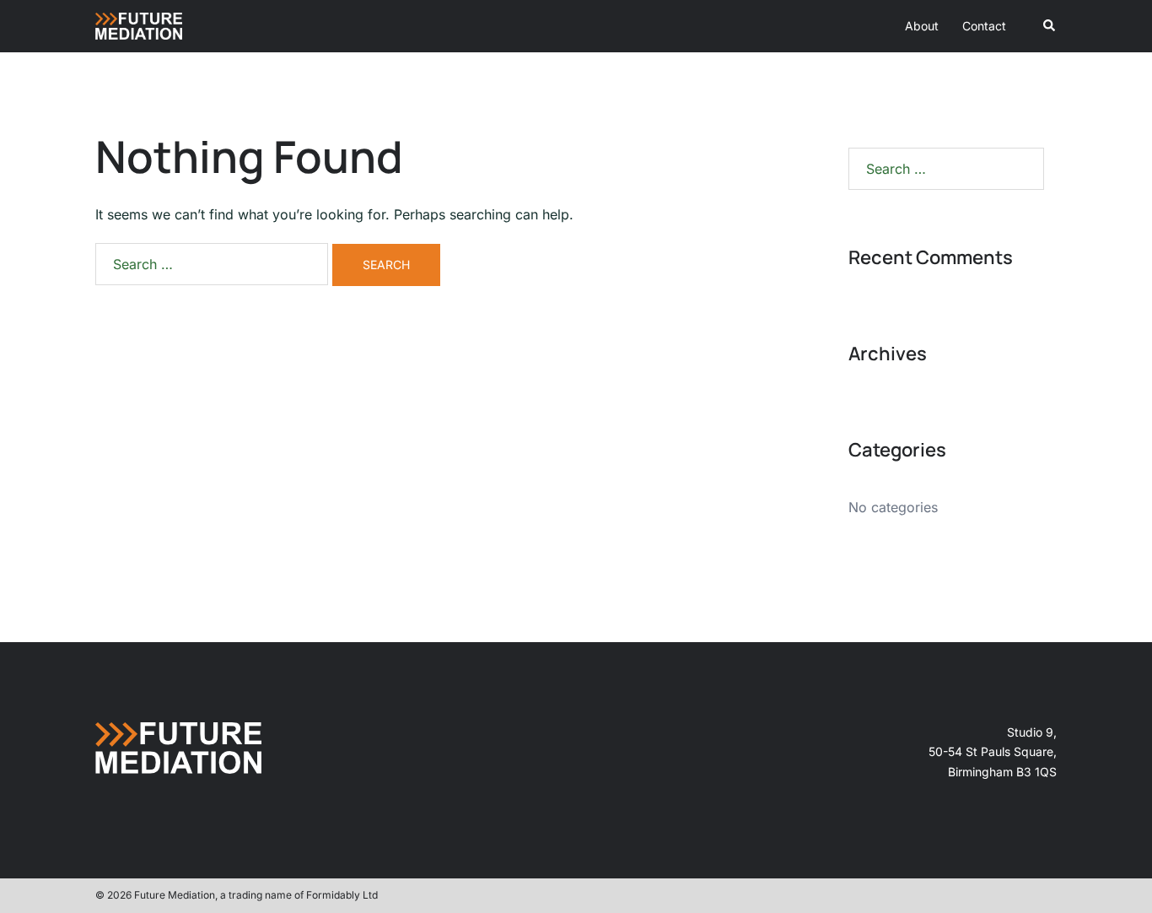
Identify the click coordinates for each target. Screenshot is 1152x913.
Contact (984, 26)
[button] (1050, 26)
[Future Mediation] (138, 24)
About (922, 26)
